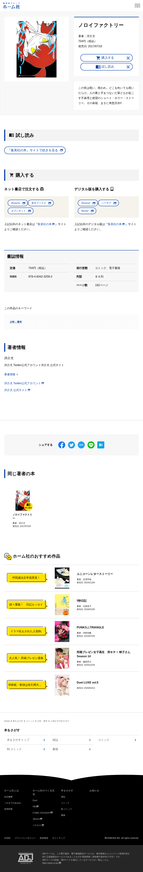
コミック (30, 721)
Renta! (85, 210)
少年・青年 (16, 321)
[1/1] (36, 49)
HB (34, 806)
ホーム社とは (11, 790)
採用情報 (8, 809)
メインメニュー (137, 5)
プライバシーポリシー (25, 838)
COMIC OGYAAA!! (41, 813)
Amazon (15, 202)
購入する (107, 57)
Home (7, 721)
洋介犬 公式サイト (15, 390)
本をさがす (18, 721)
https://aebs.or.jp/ (50, 863)
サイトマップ (58, 838)
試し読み (107, 66)
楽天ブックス (38, 202)
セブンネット (18, 210)
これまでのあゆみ (12, 803)
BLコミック (14, 749)
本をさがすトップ (18, 739)
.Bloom (36, 819)
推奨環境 (44, 838)
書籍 (55, 749)
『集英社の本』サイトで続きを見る (33, 150)
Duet (35, 800)
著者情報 (9, 374)
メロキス (37, 825)
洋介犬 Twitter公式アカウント (22, 383)
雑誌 (55, 739)
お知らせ (94, 790)
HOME (7, 838)
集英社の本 (45, 224)
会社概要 (8, 797)
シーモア (106, 202)
